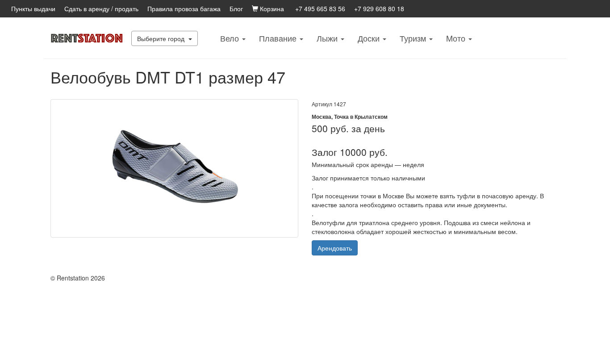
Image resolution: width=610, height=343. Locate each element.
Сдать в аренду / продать (101, 8)
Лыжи (328, 38)
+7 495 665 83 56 (320, 8)
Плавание (279, 38)
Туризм (414, 38)
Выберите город (161, 38)
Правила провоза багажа (184, 8)
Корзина (271, 8)
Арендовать (335, 247)
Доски (370, 38)
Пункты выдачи (33, 8)
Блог (236, 8)
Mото (457, 38)
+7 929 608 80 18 (379, 8)
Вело (230, 38)
